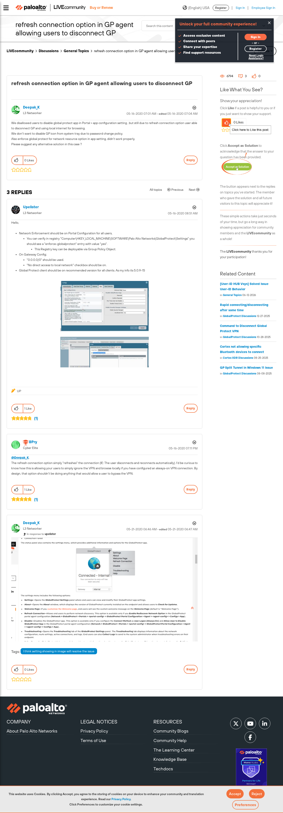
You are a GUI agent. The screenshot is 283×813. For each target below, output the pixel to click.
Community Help (170, 740)
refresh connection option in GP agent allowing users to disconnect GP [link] (149, 51)
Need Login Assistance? (256, 57)
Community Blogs (170, 730)
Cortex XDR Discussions (238, 357)
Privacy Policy (120, 799)
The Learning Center (174, 749)
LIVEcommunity (20, 51)
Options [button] (194, 107)
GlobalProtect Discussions (239, 316)
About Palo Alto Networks (32, 730)
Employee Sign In (263, 8)
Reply (190, 160)
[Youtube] (250, 723)
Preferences (245, 805)
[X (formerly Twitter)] (236, 723)
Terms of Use (93, 740)
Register (221, 8)
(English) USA (198, 8)
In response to (41, 534)
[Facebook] (250, 737)
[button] (235, 793)
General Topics (76, 51)
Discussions (49, 51)
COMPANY (19, 722)
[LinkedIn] (264, 723)
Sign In (240, 8)
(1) (36, 418)
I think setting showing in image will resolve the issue (58, 651)
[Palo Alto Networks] (43, 708)
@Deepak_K (20, 457)
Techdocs (163, 768)
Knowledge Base (170, 759)
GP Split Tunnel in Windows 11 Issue (246, 367)
